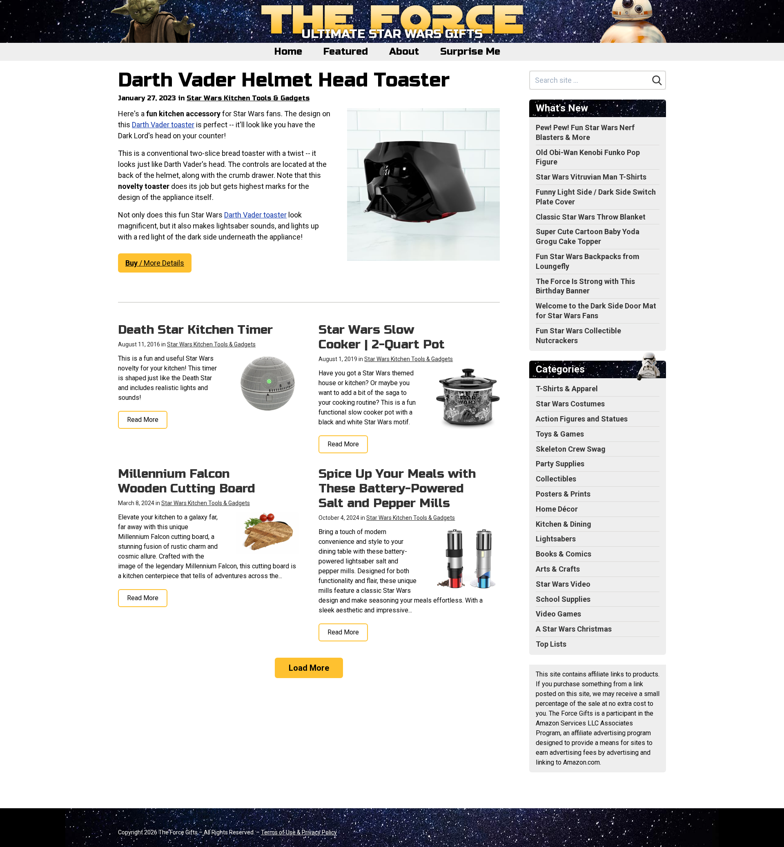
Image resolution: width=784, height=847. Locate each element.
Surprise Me (470, 52)
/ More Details (154, 263)
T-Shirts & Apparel (567, 388)
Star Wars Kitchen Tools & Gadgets (248, 98)
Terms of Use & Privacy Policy (299, 832)
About (404, 52)
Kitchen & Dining (563, 524)
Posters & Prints (563, 494)
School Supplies (563, 599)
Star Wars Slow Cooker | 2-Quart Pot (381, 337)
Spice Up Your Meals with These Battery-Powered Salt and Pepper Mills (397, 488)
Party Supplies (560, 463)
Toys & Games (560, 434)
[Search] (657, 80)
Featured (345, 52)
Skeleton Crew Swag (571, 449)
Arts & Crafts (558, 569)
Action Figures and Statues (582, 419)
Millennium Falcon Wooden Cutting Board (186, 481)
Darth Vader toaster (163, 124)
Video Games (558, 614)
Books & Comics (563, 554)
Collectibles (556, 478)
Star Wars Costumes (570, 403)
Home (288, 52)
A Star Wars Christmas (574, 629)
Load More (309, 668)
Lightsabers (556, 538)
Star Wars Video (563, 584)
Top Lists (551, 644)
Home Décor (557, 509)
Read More (142, 420)
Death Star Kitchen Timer (195, 329)
